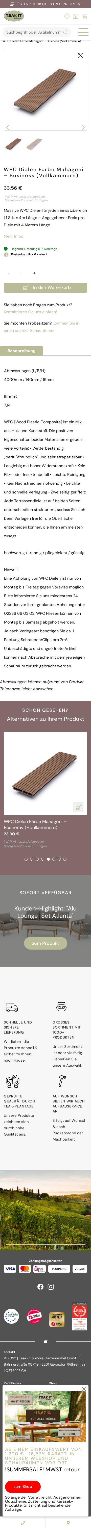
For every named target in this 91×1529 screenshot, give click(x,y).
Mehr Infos (13, 236)
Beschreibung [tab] (21, 350)
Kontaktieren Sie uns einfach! (30, 312)
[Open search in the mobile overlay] (37, 32)
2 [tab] (31, 859)
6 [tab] (53, 859)
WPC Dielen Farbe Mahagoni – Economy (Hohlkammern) (35, 825)
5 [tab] (48, 859)
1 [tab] (26, 859)
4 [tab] (42, 859)
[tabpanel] (45, 790)
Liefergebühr (36, 196)
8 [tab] (64, 859)
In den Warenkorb (52, 287)
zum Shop (23, 1486)
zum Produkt (45, 943)
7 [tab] (59, 859)
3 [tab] (37, 859)
